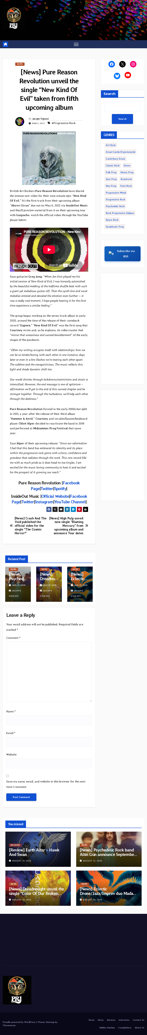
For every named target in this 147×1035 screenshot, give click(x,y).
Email (10, 733)
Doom (127, 165)
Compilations (124, 1027)
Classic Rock (113, 165)
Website (11, 754)
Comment (13, 637)
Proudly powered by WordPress (19, 1022)
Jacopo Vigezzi (40, 118)
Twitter (47, 488)
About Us (139, 1027)
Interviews (124, 1020)
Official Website (55, 496)
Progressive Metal (116, 192)
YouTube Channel (70, 501)
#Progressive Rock (63, 123)
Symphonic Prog (115, 226)
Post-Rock (126, 185)
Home (91, 1020)
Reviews (15, 845)
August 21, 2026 (21, 861)
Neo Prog (111, 185)
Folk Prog (111, 172)
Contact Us (138, 1020)
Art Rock (111, 145)
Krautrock (126, 179)
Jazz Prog (111, 179)
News (20, 64)
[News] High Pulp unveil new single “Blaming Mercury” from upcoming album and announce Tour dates (66, 526)
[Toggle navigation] (76, 44)
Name (11, 711)
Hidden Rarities (107, 1027)
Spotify (60, 488)
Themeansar (9, 1025)
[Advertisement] (123, 328)
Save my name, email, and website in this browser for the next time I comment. (45, 784)
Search (109, 94)
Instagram (44, 501)
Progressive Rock (115, 199)
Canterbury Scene (115, 158)
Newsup (50, 1022)
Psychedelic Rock (115, 206)
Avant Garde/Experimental (120, 151)
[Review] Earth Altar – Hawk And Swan (34, 852)
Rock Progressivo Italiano (120, 213)
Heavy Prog (126, 172)
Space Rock (112, 219)
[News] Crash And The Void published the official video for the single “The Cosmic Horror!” (31, 526)
